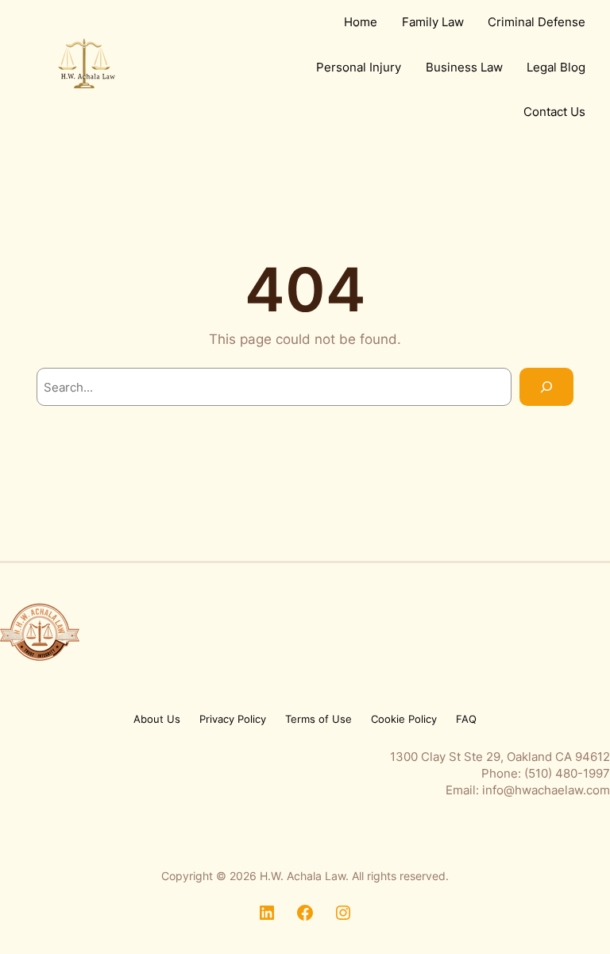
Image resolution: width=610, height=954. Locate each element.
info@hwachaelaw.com (546, 790)
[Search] (546, 387)
